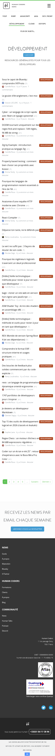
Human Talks (7, 621)
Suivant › (35, 481)
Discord (5, 631)
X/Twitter (5, 574)
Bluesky (5, 569)
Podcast (5, 626)
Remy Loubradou (12, 237)
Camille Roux (10, 86)
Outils (4, 554)
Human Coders (47, 638)
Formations (6, 587)
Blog (3, 602)
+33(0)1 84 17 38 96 (39, 731)
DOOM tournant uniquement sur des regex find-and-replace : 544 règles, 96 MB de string (20, 128)
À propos (5, 559)
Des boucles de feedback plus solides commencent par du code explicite (19, 369)
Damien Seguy (10, 415)
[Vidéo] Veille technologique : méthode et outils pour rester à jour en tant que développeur (20, 322)
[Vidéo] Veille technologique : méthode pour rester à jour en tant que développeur (20, 280)
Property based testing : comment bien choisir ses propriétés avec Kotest (19, 165)
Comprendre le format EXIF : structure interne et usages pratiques (16, 352)
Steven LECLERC (11, 103)
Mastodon (6, 564)
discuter (31, 119)
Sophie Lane (10, 432)
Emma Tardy (10, 172)
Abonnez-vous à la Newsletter (27, 529)
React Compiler (9, 217)
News (4, 616)
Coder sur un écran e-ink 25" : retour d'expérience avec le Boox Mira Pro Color (20, 455)
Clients (4, 592)
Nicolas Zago (10, 253)
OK (27, 754)
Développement (46, 80)
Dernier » (46, 481)
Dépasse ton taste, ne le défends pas (20, 230)
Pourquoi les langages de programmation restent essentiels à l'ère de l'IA (20, 185)
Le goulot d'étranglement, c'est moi (19, 95)
